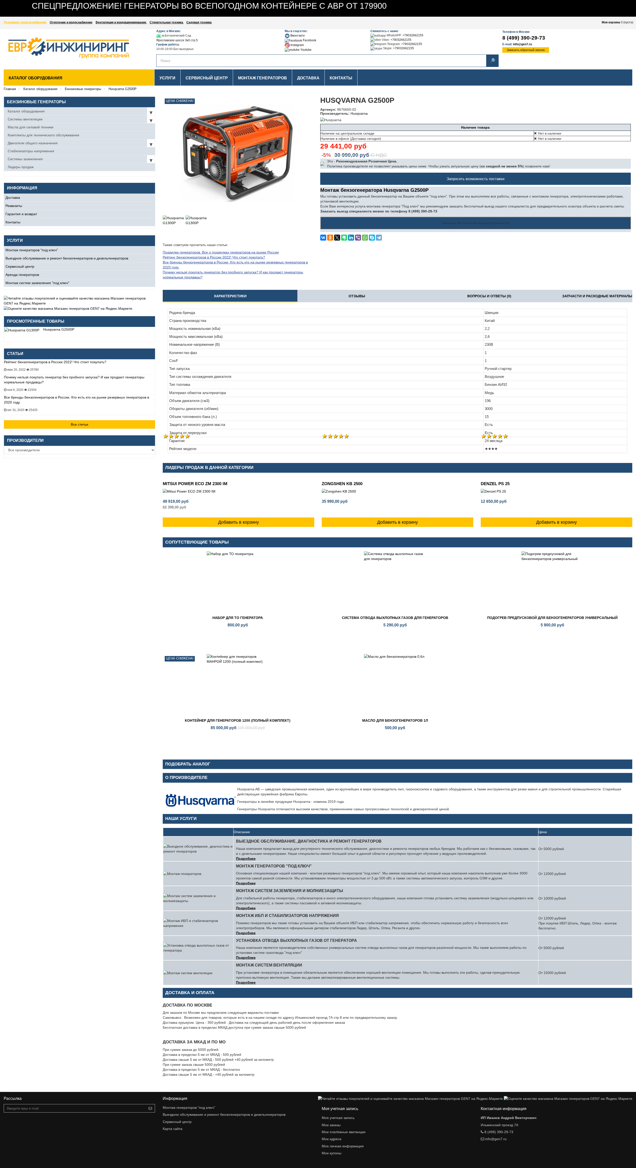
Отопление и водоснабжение (71, 22)
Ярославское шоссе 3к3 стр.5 (177, 40)
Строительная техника (167, 22)
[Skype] (372, 238)
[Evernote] (344, 238)
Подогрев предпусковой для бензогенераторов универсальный (552, 618)
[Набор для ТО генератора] (238, 582)
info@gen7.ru (522, 44)
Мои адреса (331, 1139)
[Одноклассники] (330, 238)
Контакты (12, 222)
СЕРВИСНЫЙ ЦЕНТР (207, 78)
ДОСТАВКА (308, 78)
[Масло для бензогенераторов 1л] (395, 685)
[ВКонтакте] (323, 238)
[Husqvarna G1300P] (174, 226)
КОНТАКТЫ (341, 78)
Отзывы (357, 296)
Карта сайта (172, 1129)
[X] (337, 238)
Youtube (306, 49)
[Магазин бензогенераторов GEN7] (60, 48)
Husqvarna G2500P (58, 329)
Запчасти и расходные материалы (597, 296)
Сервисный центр (19, 266)
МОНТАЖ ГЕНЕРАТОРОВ (262, 78)
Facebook (309, 40)
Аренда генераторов (22, 275)
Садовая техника (199, 22)
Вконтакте (297, 35)
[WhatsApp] (365, 238)
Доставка (12, 198)
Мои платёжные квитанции (343, 1132)
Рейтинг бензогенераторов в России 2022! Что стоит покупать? (55, 362)
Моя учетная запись (338, 1118)
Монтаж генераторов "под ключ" (31, 250)
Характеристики (230, 296)
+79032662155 (412, 35)
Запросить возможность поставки (475, 179)
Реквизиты (13, 206)
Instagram (297, 45)
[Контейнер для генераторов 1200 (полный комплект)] (238, 685)
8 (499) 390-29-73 (523, 38)
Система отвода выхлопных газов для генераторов (395, 618)
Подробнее (246, 859)
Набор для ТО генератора (237, 618)
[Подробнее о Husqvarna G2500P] (22, 330)
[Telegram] (379, 238)
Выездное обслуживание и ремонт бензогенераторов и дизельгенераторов (66, 258)
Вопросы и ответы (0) (489, 296)
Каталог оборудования (35, 78)
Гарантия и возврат (21, 214)
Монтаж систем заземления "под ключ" (37, 283)
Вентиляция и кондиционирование (121, 22)
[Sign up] (150, 1108)
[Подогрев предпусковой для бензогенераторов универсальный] (552, 582)
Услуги (167, 78)
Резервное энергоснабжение (25, 22)
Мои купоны (331, 1153)
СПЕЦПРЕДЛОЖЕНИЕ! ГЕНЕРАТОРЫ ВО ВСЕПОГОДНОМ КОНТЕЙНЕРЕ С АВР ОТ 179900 (209, 5)
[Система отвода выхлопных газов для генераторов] (395, 582)
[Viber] (358, 238)
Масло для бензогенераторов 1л (395, 720)
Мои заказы (331, 1125)
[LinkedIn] (351, 238)
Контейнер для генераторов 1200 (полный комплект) (237, 720)
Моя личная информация (343, 1146)
